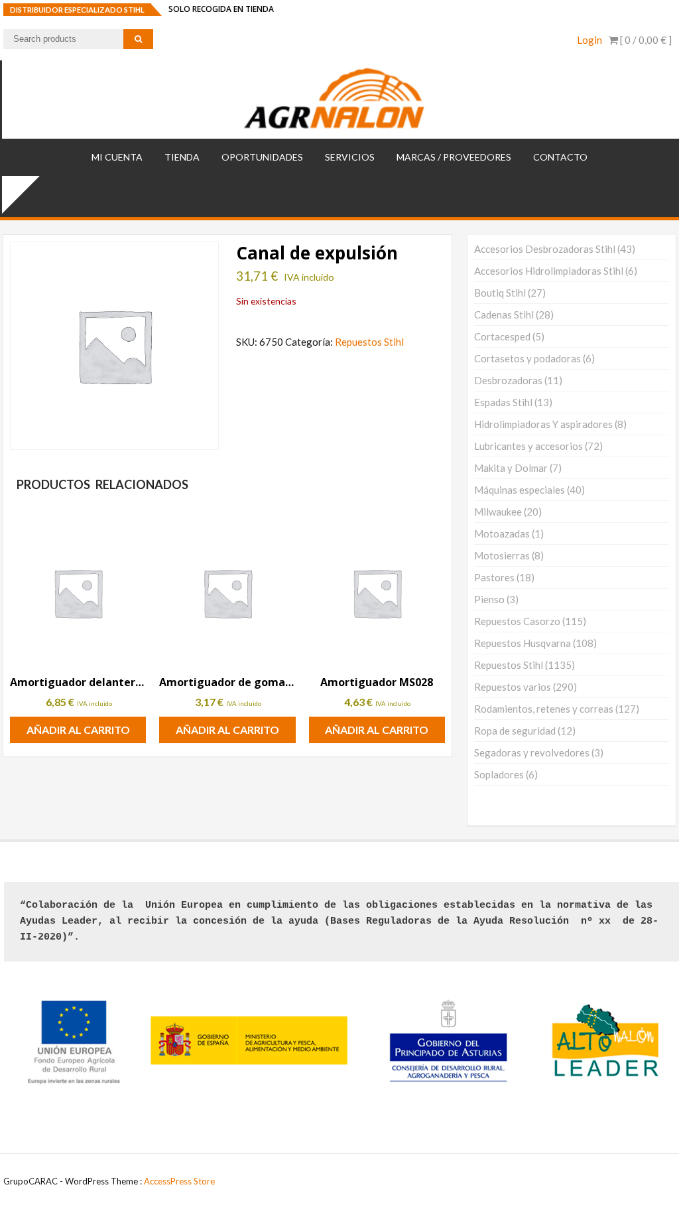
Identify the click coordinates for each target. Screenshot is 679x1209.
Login (589, 40)
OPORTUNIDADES (262, 157)
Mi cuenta (117, 157)
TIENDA (182, 157)
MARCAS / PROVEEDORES (454, 157)
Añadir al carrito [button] (78, 729)
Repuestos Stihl (369, 342)
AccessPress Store (179, 1181)
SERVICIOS (350, 157)
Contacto (560, 157)
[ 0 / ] (645, 40)
